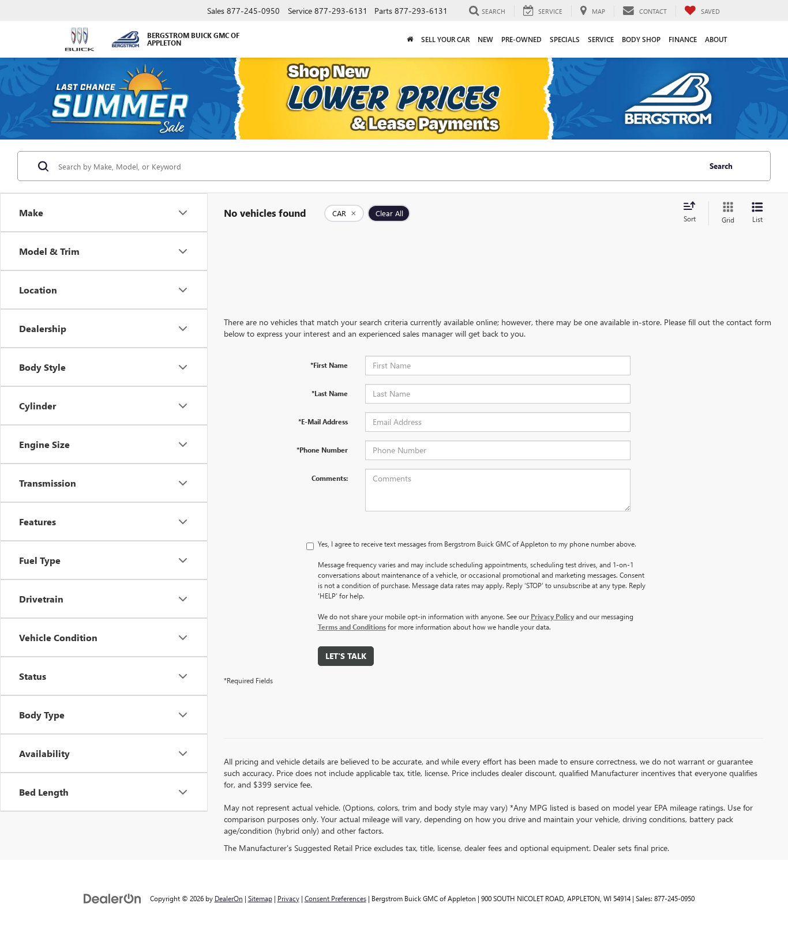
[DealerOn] (112, 898)
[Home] (410, 39)
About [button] (716, 39)
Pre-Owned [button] (521, 39)
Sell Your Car (445, 39)
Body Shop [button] (641, 39)
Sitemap (260, 898)
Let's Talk (345, 655)
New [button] (485, 39)
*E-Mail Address (323, 421)
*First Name (329, 365)
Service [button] (601, 39)
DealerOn (229, 898)
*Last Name (330, 393)
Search (721, 166)
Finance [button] (683, 39)
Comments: (330, 478)
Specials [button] (565, 39)
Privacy (288, 898)
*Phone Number (322, 449)
